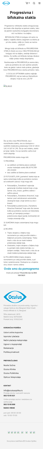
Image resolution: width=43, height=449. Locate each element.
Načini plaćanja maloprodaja (15, 340)
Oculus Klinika (10, 369)
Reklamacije (9, 348)
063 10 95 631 (9, 396)
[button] (28, 3)
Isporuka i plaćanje (11, 336)
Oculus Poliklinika (11, 373)
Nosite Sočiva (9, 365)
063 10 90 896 (9, 404)
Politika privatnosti (11, 352)
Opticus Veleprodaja (12, 377)
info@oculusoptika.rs (13, 390)
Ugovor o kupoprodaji (13, 344)
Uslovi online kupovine (13, 332)
